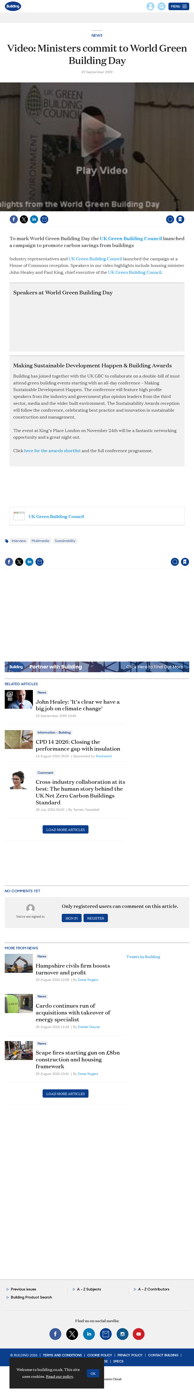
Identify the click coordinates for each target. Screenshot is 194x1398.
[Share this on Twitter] (24, 219)
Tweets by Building (143, 956)
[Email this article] (44, 219)
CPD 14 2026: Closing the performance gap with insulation (78, 745)
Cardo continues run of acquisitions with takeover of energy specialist (73, 1012)
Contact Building (163, 1355)
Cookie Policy (99, 1355)
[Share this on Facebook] (13, 219)
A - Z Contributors (153, 1289)
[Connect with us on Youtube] (138, 1334)
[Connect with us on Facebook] (55, 1334)
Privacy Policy (130, 1355)
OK (93, 1373)
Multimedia (40, 541)
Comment (45, 773)
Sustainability (65, 541)
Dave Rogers (88, 980)
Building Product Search (31, 1297)
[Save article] (180, 219)
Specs (118, 1361)
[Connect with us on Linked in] (89, 1334)
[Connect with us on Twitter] (72, 1334)
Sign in (121, 209)
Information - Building (54, 732)
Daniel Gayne (89, 1027)
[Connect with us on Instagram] (122, 1334)
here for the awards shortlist (53, 450)
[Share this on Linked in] (34, 219)
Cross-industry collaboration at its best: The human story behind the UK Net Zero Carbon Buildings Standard (80, 792)
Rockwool (104, 756)
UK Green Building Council (131, 238)
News (97, 35)
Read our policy (59, 1376)
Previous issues (23, 1289)
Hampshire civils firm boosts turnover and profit (73, 969)
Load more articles (65, 829)
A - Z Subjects (89, 1289)
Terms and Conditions (62, 1355)
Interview (19, 541)
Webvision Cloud (109, 1379)
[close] (184, 209)
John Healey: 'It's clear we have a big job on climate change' (78, 705)
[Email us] (106, 1334)
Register (95, 917)
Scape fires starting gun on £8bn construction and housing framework (78, 1059)
